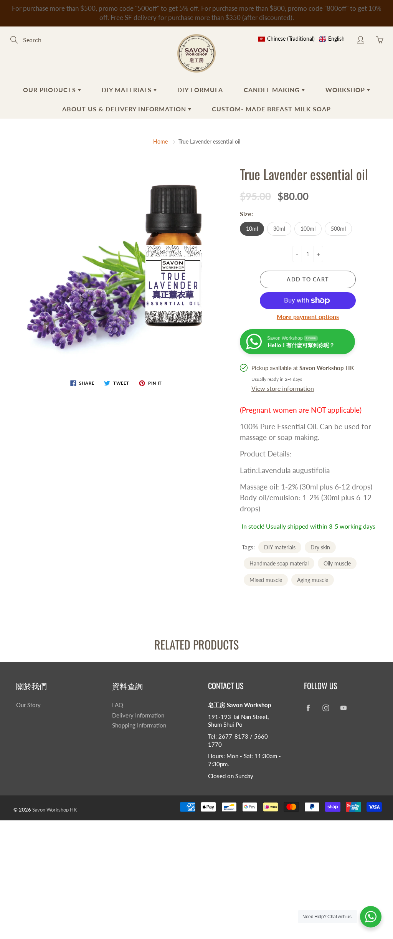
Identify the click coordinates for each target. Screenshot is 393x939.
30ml (279, 228)
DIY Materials (128, 89)
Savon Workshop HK (54, 810)
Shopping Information (139, 725)
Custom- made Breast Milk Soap (271, 108)
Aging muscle (312, 580)
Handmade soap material (279, 563)
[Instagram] (325, 708)
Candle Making (273, 89)
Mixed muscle (265, 580)
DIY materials (280, 547)
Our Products (50, 89)
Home (160, 141)
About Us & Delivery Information (125, 108)
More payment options (308, 316)
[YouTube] (343, 708)
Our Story (28, 705)
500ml (338, 228)
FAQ (117, 705)
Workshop (346, 89)
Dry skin (320, 547)
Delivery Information (138, 715)
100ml (308, 228)
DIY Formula (200, 89)
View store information (282, 388)
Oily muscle (337, 563)
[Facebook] (308, 708)
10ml (252, 228)
